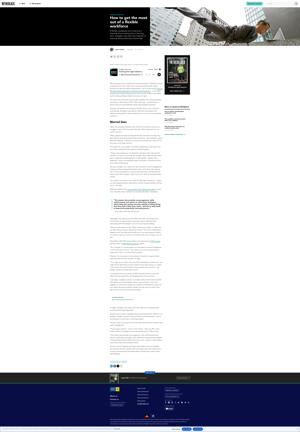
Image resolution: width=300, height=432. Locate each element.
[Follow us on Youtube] (169, 408)
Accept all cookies (198, 429)
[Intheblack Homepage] (8, 3)
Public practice (141, 400)
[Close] (297, 429)
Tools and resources (142, 394)
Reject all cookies (187, 429)
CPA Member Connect (117, 405)
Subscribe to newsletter (254, 4)
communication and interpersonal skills (141, 189)
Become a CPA (141, 388)
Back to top (149, 372)
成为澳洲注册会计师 (143, 403)
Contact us (114, 399)
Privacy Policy (117, 428)
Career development (143, 391)
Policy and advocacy (143, 397)
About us (113, 396)
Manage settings (176, 429)
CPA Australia (155, 241)
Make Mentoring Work (131, 244)
